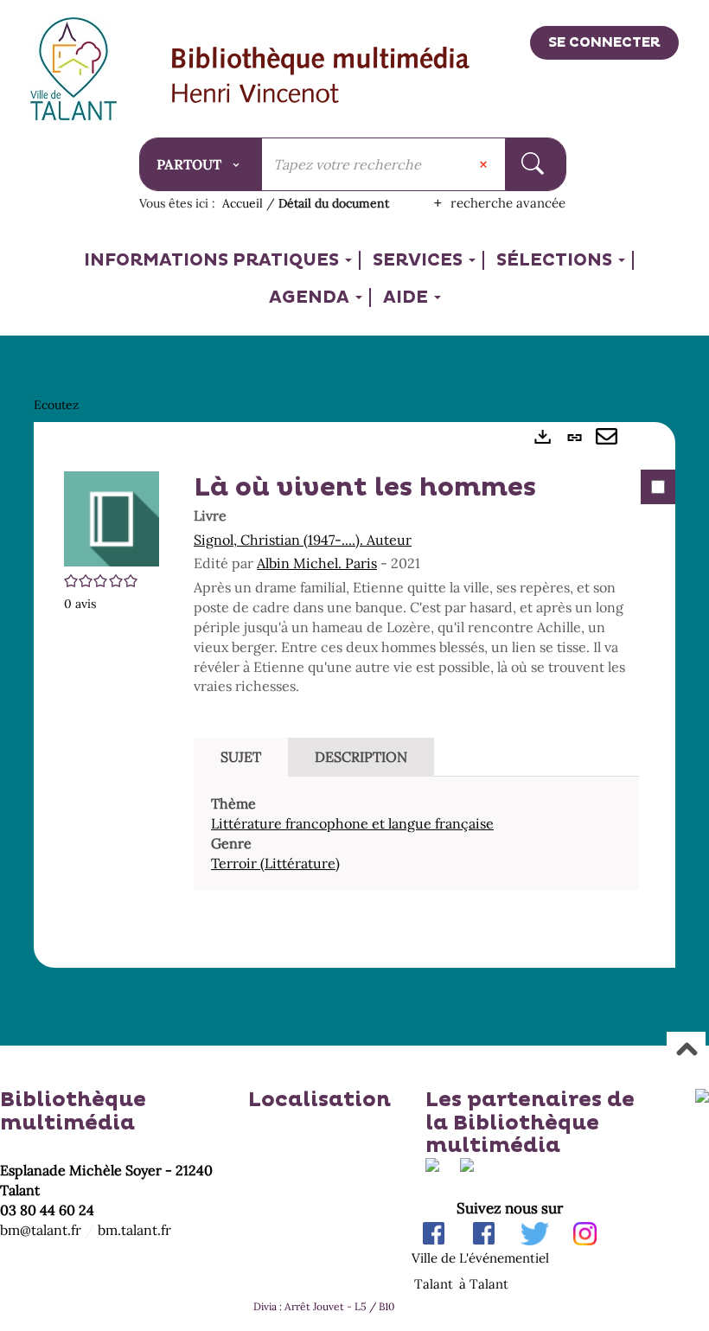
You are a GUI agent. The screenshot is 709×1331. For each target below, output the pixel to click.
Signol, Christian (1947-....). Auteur (303, 539)
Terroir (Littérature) (275, 863)
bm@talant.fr (40, 1229)
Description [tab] (361, 756)
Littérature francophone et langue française (352, 823)
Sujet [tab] (240, 756)
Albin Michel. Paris (317, 563)
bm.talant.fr (134, 1229)
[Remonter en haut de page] (686, 1050)
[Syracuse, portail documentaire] (321, 77)
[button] (111, 517)
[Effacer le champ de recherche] (485, 164)
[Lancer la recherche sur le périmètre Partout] (535, 164)
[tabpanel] (354, 695)
